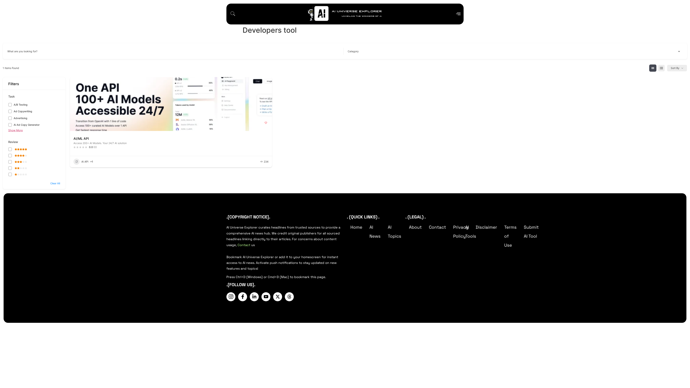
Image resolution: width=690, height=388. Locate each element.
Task (11, 96)
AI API (84, 161)
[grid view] (652, 68)
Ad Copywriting (23, 111)
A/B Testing (20, 104)
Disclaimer (486, 227)
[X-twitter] (277, 296)
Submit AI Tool (531, 231)
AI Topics (394, 231)
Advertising (20, 118)
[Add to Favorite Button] (265, 123)
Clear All (55, 183)
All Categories (355, 51)
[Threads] (289, 296)
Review (13, 141)
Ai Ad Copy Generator (27, 124)
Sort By (675, 68)
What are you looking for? (22, 51)
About (415, 227)
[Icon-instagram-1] (230, 296)
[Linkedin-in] (254, 296)
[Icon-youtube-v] (265, 296)
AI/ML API (81, 138)
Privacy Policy (460, 231)
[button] (232, 14)
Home (356, 227)
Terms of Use (510, 236)
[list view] (661, 68)
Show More (15, 130)
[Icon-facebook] (242, 296)
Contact (244, 245)
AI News (375, 231)
